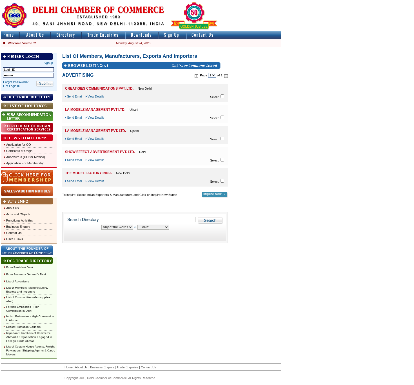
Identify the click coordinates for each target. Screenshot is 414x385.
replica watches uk (166, 2)
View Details (96, 96)
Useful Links (14, 239)
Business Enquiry (18, 226)
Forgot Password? (15, 82)
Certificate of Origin (19, 150)
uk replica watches (26, 2)
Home (68, 367)
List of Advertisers (17, 281)
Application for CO (18, 144)
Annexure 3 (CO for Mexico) (25, 157)
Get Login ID (11, 86)
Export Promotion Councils (23, 326)
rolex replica (273, 2)
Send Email (74, 96)
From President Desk (19, 267)
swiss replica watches (390, 2)
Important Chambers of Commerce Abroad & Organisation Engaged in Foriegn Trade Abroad (29, 336)
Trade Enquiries (127, 367)
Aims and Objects (18, 214)
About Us (12, 208)
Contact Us (14, 232)
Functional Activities (19, 220)
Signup (48, 63)
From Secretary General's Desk (26, 274)
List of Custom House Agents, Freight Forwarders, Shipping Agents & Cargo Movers (30, 350)
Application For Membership (25, 163)
